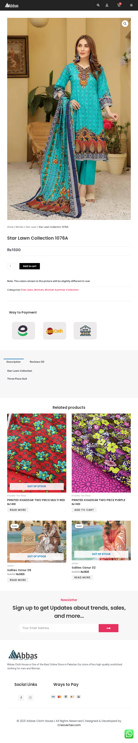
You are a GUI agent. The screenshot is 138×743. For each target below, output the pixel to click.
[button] (98, 5)
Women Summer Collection (62, 289)
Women (20, 227)
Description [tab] (13, 361)
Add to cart (29, 266)
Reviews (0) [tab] (37, 361)
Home (10, 227)
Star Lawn (31, 227)
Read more (18, 510)
